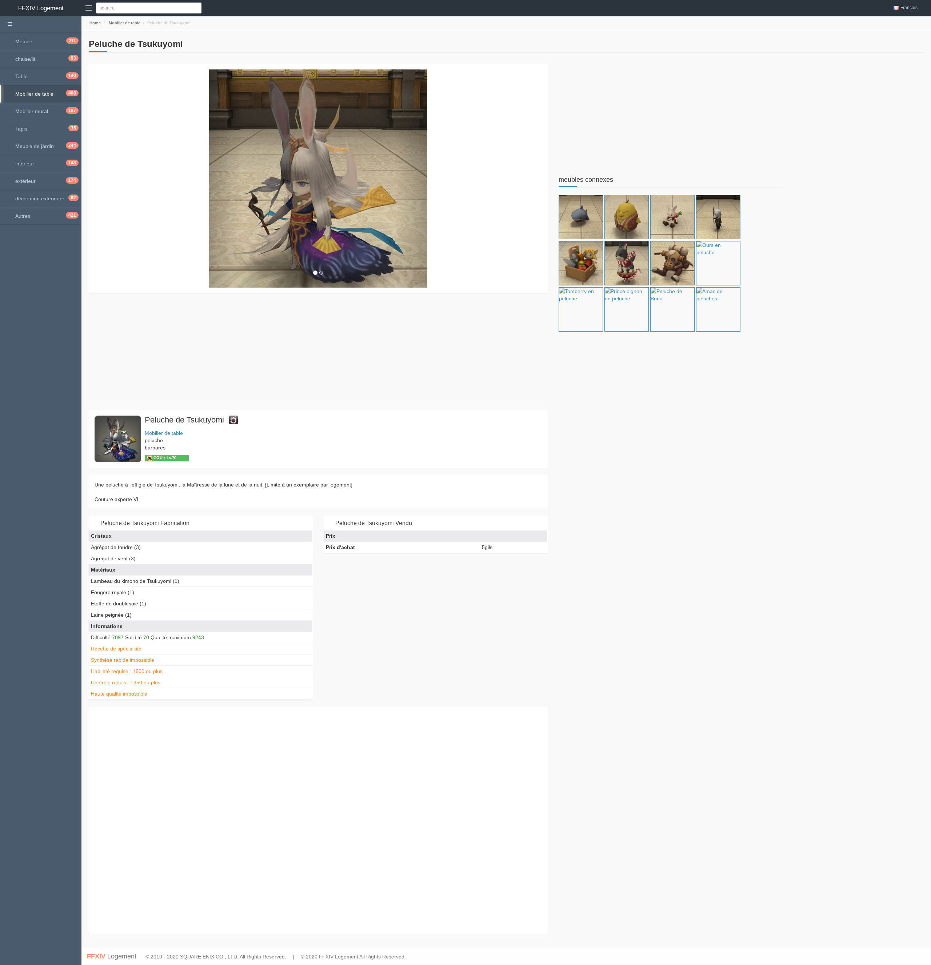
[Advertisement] (307, 352)
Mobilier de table (124, 23)
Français (909, 7)
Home (94, 23)
